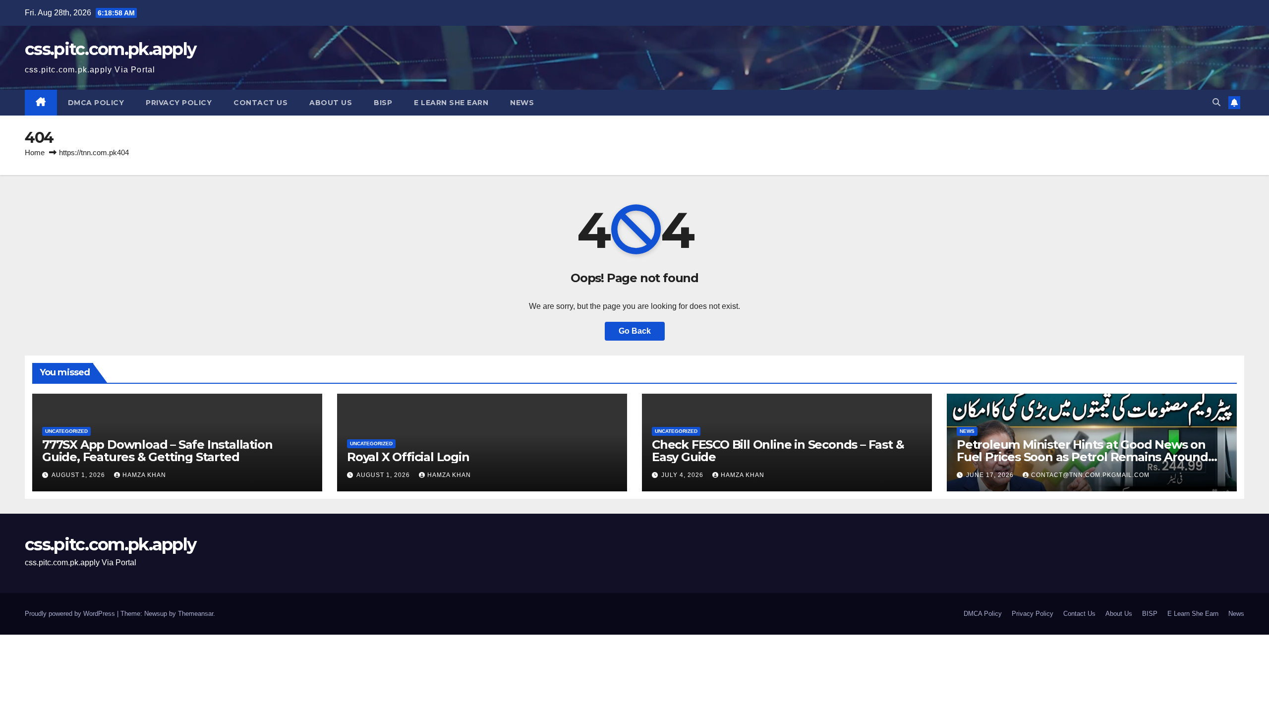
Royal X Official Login (409, 457)
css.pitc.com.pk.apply (110, 49)
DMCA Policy (96, 102)
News (522, 102)
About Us (330, 102)
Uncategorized (66, 431)
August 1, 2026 (79, 475)
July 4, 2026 (683, 475)
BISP (383, 102)
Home (35, 152)
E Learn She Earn (451, 102)
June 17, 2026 (991, 475)
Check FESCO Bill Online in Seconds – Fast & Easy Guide (778, 450)
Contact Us (260, 102)
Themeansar (195, 613)
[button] (1216, 102)
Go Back (635, 331)
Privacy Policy (179, 102)
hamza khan (144, 475)
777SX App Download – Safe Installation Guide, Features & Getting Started (157, 450)
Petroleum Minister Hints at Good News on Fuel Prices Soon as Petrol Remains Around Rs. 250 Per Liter (1082, 456)
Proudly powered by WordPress (71, 613)
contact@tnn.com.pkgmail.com (1090, 475)
